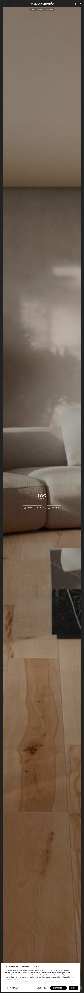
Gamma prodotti (34, 508)
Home (32, 9)
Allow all (41, 988)
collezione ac (40, 9)
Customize (57, 988)
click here (58, 981)
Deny (73, 988)
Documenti (55, 508)
